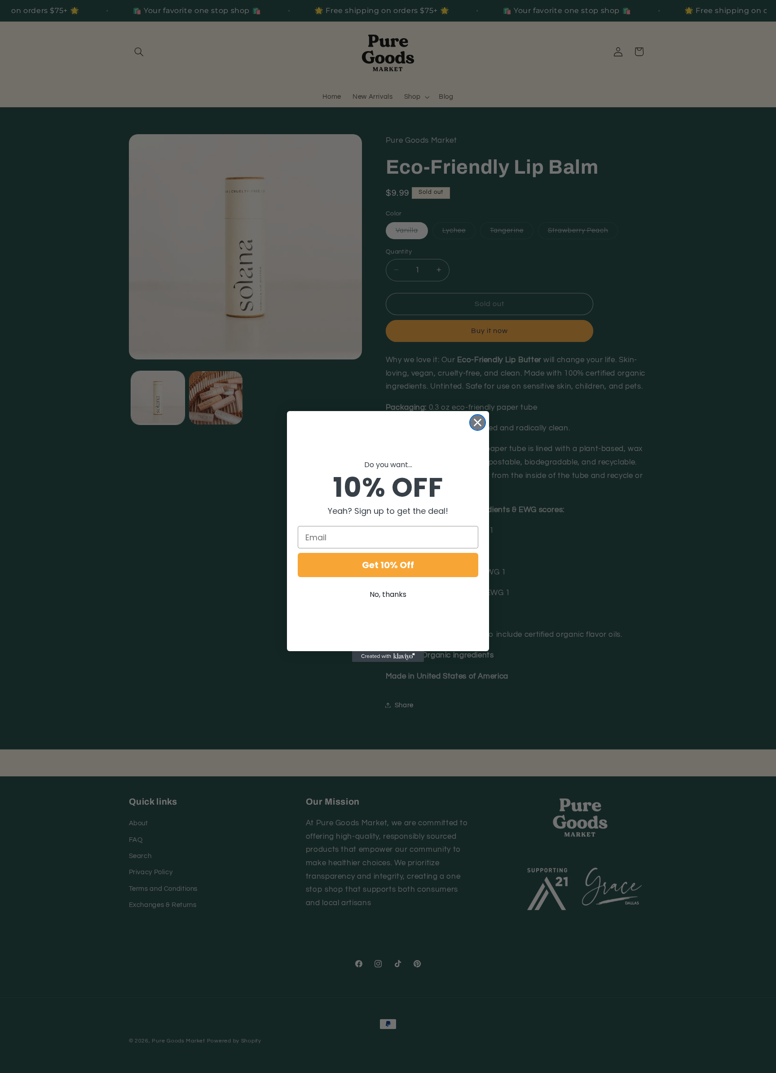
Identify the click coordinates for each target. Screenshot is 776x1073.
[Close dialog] (477, 422)
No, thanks (388, 594)
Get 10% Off (388, 565)
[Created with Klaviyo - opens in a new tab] (388, 656)
